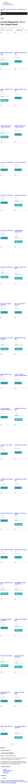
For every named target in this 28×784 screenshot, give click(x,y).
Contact (5, 769)
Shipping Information (7, 770)
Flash (25, 781)
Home (2, 27)
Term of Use (6, 772)
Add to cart (4, 63)
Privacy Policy (6, 771)
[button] (2, 13)
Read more (18, 61)
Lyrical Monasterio (5, 750)
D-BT (4, 27)
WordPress (13, 782)
